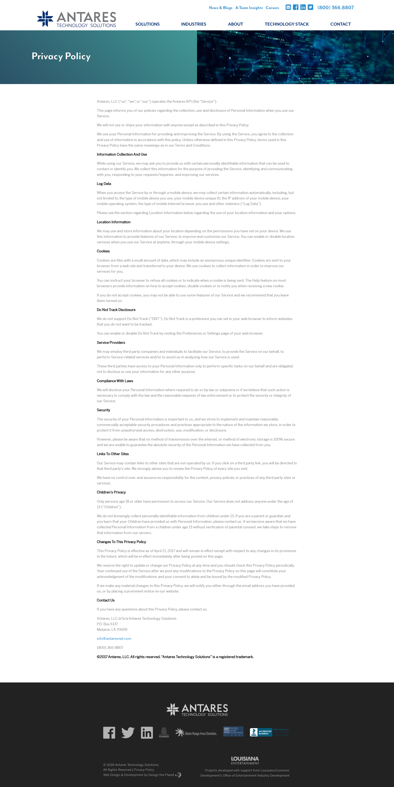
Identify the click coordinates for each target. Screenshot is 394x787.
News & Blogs (221, 7)
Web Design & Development (123, 775)
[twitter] (128, 733)
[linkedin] (147, 733)
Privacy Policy (144, 770)
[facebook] (109, 733)
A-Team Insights (249, 7)
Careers (272, 7)
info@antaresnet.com (114, 638)
